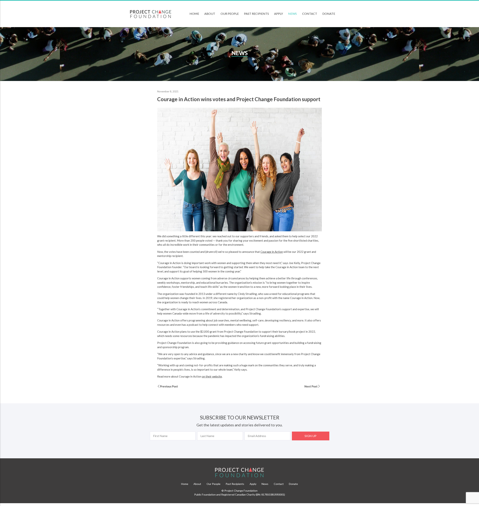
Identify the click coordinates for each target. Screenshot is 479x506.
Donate (328, 13)
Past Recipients (256, 13)
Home (194, 13)
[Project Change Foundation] (239, 472)
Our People (230, 13)
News (292, 13)
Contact (309, 13)
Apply (278, 13)
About (209, 13)
